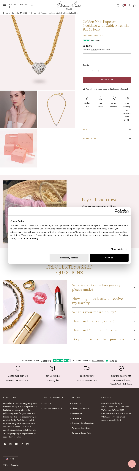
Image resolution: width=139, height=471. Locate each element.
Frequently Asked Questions (83, 423)
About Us (47, 403)
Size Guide (76, 418)
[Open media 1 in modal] (70, 19)
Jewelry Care (77, 413)
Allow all (109, 258)
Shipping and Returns (80, 408)
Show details (117, 249)
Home (5, 13)
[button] (4, 5)
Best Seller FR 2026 (19, 13)
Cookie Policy (31, 238)
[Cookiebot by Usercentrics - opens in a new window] (117, 211)
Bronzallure (15, 465)
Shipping (94, 49)
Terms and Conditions (80, 428)
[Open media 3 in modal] (70, 95)
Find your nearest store (53, 408)
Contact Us (76, 403)
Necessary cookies (69, 258)
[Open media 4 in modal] (32, 133)
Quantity (86, 65)
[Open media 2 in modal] (32, 95)
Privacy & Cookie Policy (81, 433)
